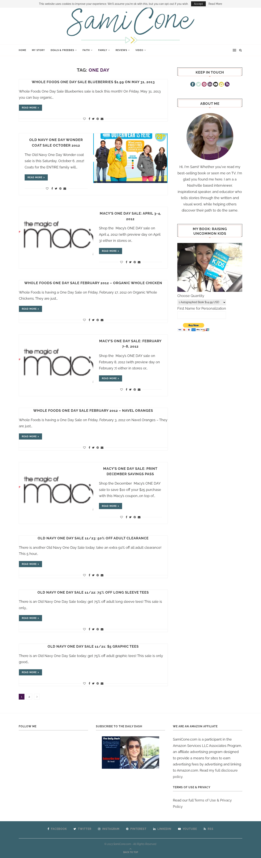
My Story (38, 50)
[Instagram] (221, 84)
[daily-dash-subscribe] (130, 752)
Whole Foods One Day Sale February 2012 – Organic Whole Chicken (93, 283)
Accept (198, 3)
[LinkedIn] (210, 84)
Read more (29, 107)
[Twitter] (198, 84)
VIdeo (139, 50)
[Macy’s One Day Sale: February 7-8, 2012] (56, 359)
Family (102, 50)
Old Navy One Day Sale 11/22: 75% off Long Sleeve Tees (93, 592)
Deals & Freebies (62, 50)
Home (22, 50)
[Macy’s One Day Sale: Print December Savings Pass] (56, 487)
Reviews (121, 50)
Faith (86, 50)
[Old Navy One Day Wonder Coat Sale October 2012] (130, 158)
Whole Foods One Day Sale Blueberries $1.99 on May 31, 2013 (93, 82)
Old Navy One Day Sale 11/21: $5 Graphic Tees (93, 646)
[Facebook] (192, 84)
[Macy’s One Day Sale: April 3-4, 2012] (56, 232)
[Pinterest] (204, 84)
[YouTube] (215, 84)
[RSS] (227, 84)
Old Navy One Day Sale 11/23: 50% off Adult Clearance (93, 538)
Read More (215, 3)
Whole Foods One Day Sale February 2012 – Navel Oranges (93, 410)
